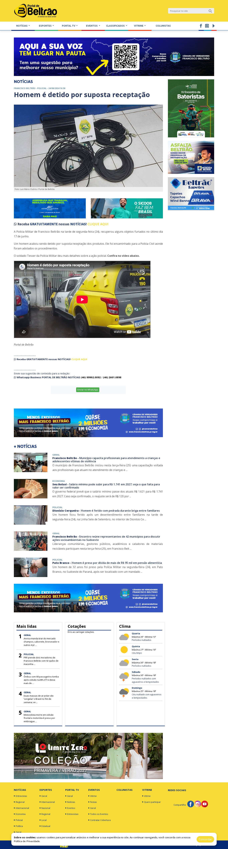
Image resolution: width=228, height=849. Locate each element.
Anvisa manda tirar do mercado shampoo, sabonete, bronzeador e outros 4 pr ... (41, 641)
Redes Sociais (177, 790)
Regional (20, 801)
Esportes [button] (45, 25)
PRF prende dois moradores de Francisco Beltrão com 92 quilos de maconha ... (41, 661)
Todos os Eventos (99, 814)
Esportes (46, 789)
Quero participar (152, 801)
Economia (21, 814)
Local (44, 820)
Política (19, 826)
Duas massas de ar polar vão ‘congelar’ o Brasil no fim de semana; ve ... (39, 699)
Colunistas (163, 25)
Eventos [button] (92, 25)
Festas (93, 801)
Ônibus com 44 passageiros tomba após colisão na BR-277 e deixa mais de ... (41, 680)
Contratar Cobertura (100, 820)
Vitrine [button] (139, 25)
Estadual (45, 826)
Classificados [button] (115, 25)
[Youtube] (204, 803)
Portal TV (72, 789)
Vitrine (93, 795)
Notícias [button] (22, 25)
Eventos (71, 808)
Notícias (20, 789)
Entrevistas (21, 795)
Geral (18, 832)
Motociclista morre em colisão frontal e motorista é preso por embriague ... (39, 718)
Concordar (205, 839)
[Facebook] (190, 803)
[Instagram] (197, 803)
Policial (19, 820)
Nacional (45, 808)
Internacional (22, 808)
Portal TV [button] (69, 25)
